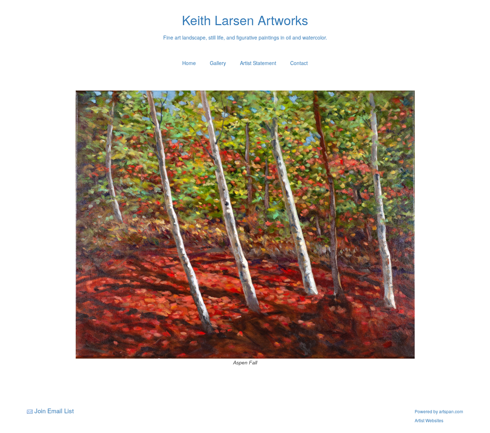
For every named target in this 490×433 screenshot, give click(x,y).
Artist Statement (258, 62)
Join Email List (54, 410)
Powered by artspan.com (439, 411)
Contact (299, 62)
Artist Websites (429, 420)
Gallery (218, 62)
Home (189, 62)
